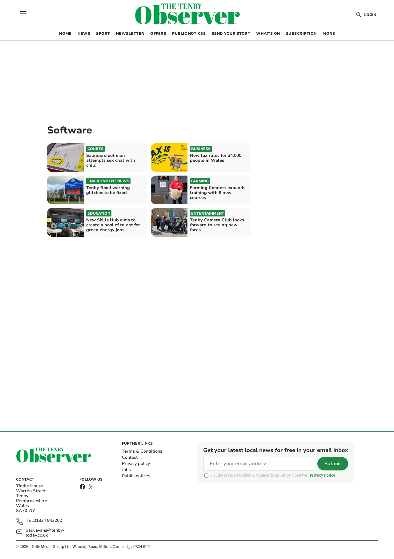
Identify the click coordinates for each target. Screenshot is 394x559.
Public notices (136, 476)
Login (370, 15)
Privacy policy (136, 463)
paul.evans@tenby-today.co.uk (45, 533)
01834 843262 (48, 520)
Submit (332, 463)
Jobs (126, 470)
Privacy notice (322, 475)
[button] (23, 13)
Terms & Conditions (142, 451)
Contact (130, 457)
